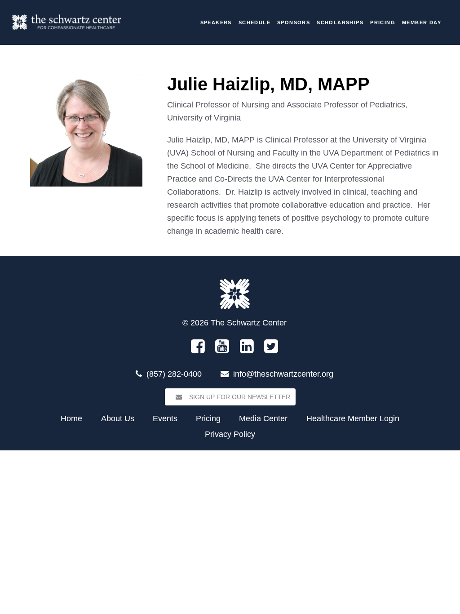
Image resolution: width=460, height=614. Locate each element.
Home (71, 418)
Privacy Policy (230, 434)
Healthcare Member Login (352, 418)
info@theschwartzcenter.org (283, 373)
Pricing (382, 22)
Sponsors (293, 22)
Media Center (263, 418)
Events (165, 418)
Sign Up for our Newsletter (238, 396)
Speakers (216, 22)
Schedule (254, 22)
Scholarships (340, 22)
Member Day (421, 22)
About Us (117, 418)
